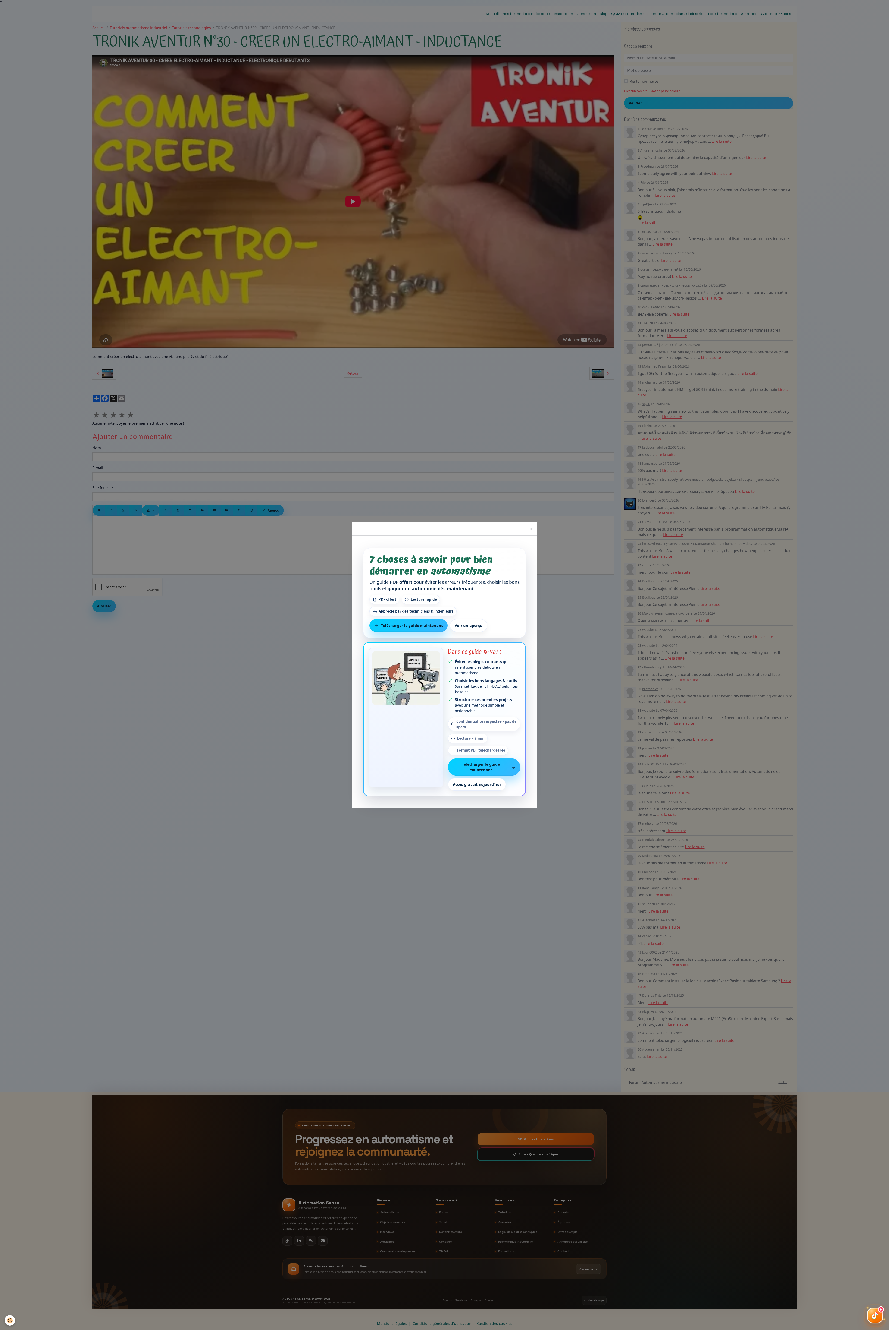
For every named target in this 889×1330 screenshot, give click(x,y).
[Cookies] (10, 1320)
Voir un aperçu (468, 625)
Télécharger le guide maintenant (412, 625)
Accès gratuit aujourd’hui (477, 784)
